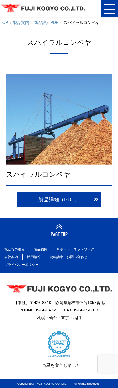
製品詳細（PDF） (59, 199)
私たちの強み (14, 249)
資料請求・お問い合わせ (68, 257)
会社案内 (11, 257)
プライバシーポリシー (21, 265)
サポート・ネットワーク (75, 249)
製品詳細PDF (46, 22)
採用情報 (34, 257)
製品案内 (21, 22)
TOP (4, 22)
